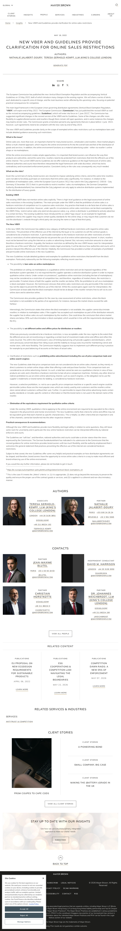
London (33, 516)
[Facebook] (62, 86)
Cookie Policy (34, 904)
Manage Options (24, 922)
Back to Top (60, 863)
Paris (92, 512)
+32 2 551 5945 (107, 517)
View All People (60, 634)
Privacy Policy (52, 888)
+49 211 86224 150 (101, 612)
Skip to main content (11, 2)
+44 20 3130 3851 (47, 516)
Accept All (24, 909)
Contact (66, 894)
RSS (76, 894)
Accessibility (52, 894)
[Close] (43, 878)
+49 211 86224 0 (42, 606)
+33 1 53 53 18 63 (46, 571)
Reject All (24, 915)
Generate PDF (60, 65)
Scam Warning (71, 888)
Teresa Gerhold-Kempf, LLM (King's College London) (78, 57)
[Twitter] (67, 86)
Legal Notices (68, 883)
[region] (24, 902)
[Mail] (58, 85)
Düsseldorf (42, 520)
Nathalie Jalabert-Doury (25, 57)
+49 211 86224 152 (42, 524)
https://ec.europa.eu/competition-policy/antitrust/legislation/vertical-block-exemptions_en (45, 470)
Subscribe (60, 840)
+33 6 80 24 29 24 (105, 512)
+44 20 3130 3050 (106, 569)
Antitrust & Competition (19, 722)
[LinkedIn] (53, 86)
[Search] (117, 5)
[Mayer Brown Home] (60, 5)
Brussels (93, 517)
